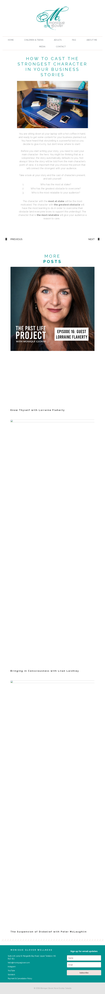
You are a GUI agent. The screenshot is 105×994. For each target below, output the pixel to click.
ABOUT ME (92, 40)
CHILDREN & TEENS (33, 40)
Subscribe (84, 972)
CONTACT (61, 46)
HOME (11, 40)
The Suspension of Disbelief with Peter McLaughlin (48, 931)
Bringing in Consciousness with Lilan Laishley (44, 671)
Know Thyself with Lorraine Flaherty (37, 410)
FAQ (74, 40)
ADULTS (58, 40)
